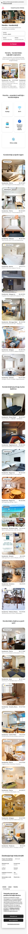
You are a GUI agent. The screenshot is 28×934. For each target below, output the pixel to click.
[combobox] (13, 34)
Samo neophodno (13, 920)
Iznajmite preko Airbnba (17, 8)
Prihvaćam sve (13, 916)
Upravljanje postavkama (13, 924)
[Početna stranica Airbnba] (3, 8)
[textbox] (7, 39)
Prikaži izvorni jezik (7, 3)
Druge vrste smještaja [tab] (7, 859)
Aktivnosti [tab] (17, 859)
